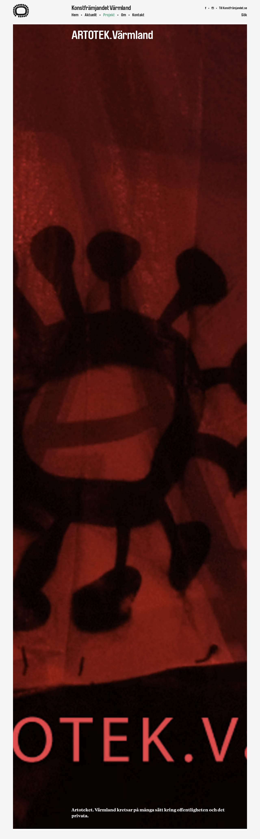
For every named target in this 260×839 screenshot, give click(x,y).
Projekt (109, 15)
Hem (75, 15)
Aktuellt (91, 15)
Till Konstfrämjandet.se (233, 8)
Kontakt (138, 15)
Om (123, 15)
